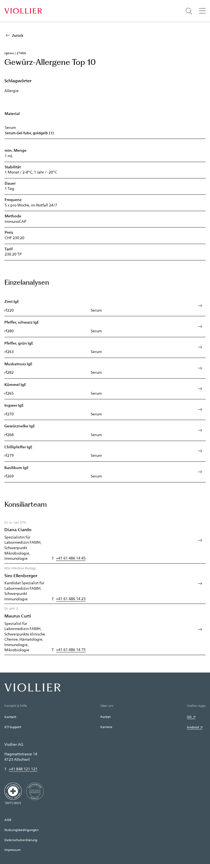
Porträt (105, 716)
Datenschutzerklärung (20, 840)
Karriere (106, 727)
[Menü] (202, 10)
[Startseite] (23, 11)
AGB (7, 819)
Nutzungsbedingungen (21, 830)
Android (193, 727)
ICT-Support (12, 727)
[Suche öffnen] (189, 11)
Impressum (12, 849)
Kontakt (10, 716)
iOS (189, 716)
